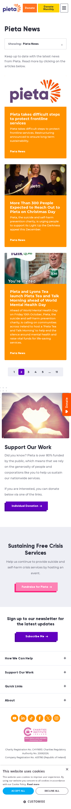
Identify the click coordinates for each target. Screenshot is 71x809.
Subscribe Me (34, 636)
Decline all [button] (52, 790)
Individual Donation (25, 506)
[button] (35, 801)
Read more (33, 784)
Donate (30, 8)
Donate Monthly (48, 8)
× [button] (67, 769)
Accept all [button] (18, 790)
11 (57, 372)
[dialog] (35, 787)
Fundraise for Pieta (35, 586)
